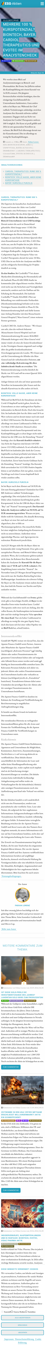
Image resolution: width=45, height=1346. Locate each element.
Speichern (22, 1325)
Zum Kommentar (11, 1067)
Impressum (9, 1339)
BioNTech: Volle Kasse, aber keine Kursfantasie (23, 179)
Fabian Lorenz (33, 142)
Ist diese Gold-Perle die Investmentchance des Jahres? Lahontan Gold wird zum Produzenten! (22, 995)
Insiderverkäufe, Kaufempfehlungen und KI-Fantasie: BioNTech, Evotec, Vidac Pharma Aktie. (21, 1238)
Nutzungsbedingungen (11, 876)
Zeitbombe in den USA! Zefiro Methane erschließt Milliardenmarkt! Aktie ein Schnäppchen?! (21, 1115)
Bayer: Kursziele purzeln (18, 183)
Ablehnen (22, 1332)
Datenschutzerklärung (24, 1339)
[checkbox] (2, 1312)
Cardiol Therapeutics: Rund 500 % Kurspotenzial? (23, 173)
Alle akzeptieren (22, 1317)
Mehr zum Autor (9, 929)
